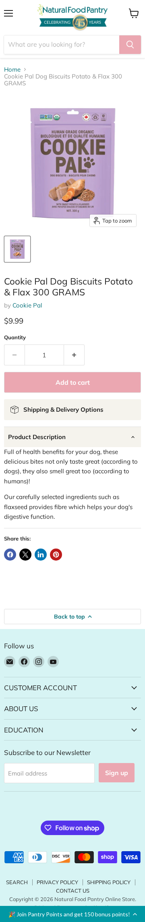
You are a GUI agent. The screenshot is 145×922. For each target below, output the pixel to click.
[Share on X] (25, 555)
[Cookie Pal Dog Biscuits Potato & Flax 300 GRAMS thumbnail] (17, 249)
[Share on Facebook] (10, 555)
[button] (72, 914)
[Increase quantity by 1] (74, 354)
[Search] (130, 44)
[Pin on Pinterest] (56, 555)
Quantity (15, 337)
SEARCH (17, 882)
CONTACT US (72, 890)
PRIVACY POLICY (57, 882)
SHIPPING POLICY (108, 882)
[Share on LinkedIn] (41, 555)
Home (12, 69)
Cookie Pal (27, 305)
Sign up (116, 773)
